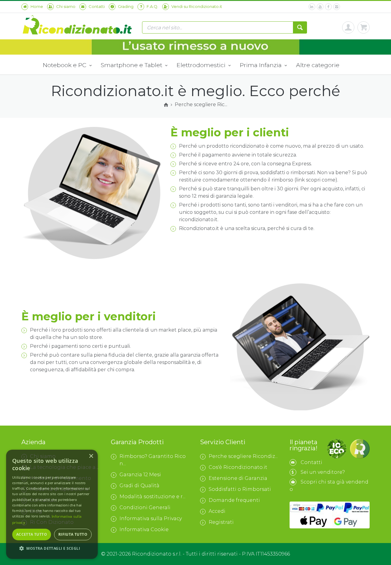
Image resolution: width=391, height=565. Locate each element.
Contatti (311, 462)
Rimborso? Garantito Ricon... (152, 459)
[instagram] (336, 6)
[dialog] (52, 504)
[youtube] (320, 6)
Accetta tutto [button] (31, 534)
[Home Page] (166, 105)
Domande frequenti (234, 500)
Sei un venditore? (323, 472)
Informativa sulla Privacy (150, 518)
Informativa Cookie (144, 529)
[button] (52, 548)
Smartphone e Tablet (132, 65)
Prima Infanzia (261, 65)
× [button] (91, 456)
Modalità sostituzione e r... (152, 496)
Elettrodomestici (202, 65)
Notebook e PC (65, 65)
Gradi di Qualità (139, 485)
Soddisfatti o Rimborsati (240, 489)
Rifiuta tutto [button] (72, 534)
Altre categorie (317, 65)
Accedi (217, 511)
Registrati (221, 522)
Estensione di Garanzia (238, 478)
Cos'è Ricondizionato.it (238, 467)
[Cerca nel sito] (300, 27)
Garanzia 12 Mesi (140, 474)
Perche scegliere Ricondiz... (243, 456)
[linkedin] (312, 6)
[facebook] (328, 6)
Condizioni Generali (144, 507)
